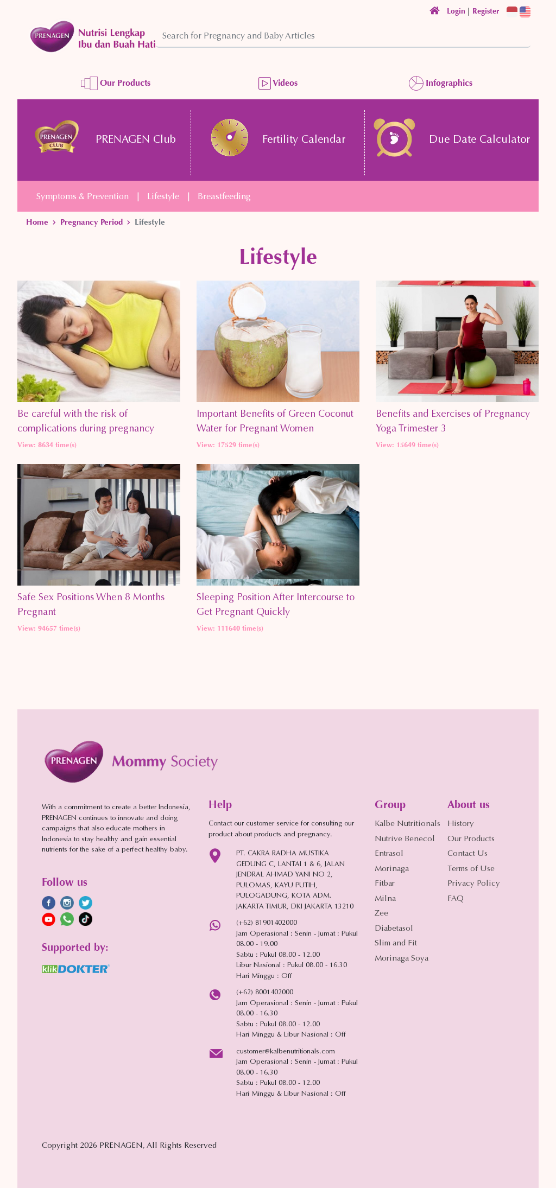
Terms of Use (471, 869)
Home (37, 222)
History (460, 824)
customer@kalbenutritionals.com (285, 1051)
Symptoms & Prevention (82, 197)
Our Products (124, 83)
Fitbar (385, 884)
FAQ (455, 899)
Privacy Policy (473, 884)
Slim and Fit (396, 943)
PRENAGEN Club (136, 140)
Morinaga (392, 869)
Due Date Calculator (479, 140)
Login (456, 11)
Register (485, 11)
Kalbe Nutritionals (407, 824)
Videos (284, 83)
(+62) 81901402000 (266, 922)
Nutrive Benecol (405, 839)
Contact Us (467, 854)
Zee (381, 914)
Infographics (448, 83)
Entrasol (389, 854)
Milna (385, 899)
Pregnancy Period (91, 222)
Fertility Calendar (303, 140)
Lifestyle (163, 197)
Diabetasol (394, 929)
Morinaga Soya (401, 959)
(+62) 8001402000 (264, 992)
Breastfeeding (224, 197)
